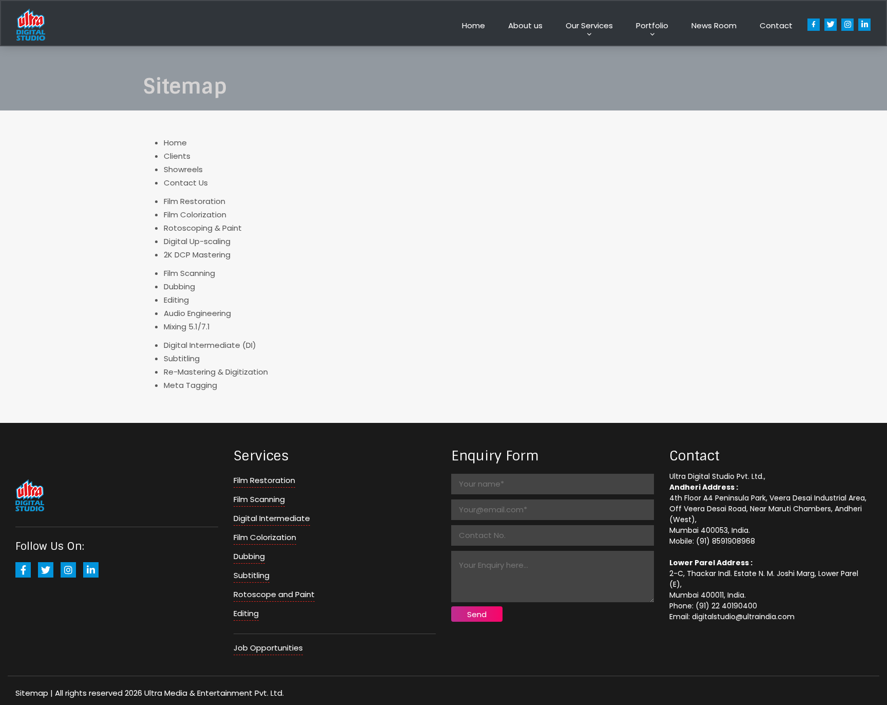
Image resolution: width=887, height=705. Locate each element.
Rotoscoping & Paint (203, 227)
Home (473, 25)
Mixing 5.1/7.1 (187, 326)
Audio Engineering (197, 313)
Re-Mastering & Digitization (216, 371)
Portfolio (652, 25)
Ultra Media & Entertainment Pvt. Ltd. (214, 693)
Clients (177, 156)
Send (477, 614)
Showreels (183, 169)
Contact (776, 25)
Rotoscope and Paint (274, 594)
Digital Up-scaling (197, 241)
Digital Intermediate (272, 518)
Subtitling (182, 358)
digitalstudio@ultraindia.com (743, 616)
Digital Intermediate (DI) (210, 345)
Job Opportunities (268, 647)
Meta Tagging (190, 385)
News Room (714, 25)
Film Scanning (189, 273)
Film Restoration (194, 201)
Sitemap (31, 693)
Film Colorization (195, 214)
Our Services (589, 25)
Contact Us (186, 182)
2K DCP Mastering (197, 254)
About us (525, 25)
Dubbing (179, 286)
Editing (176, 299)
